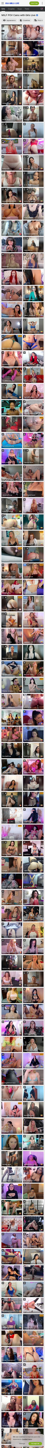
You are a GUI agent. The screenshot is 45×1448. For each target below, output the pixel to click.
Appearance (10, 20)
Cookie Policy (27, 1439)
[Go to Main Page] (14, 3)
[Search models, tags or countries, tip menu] (41, 8)
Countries (26, 20)
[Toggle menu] (2, 3)
